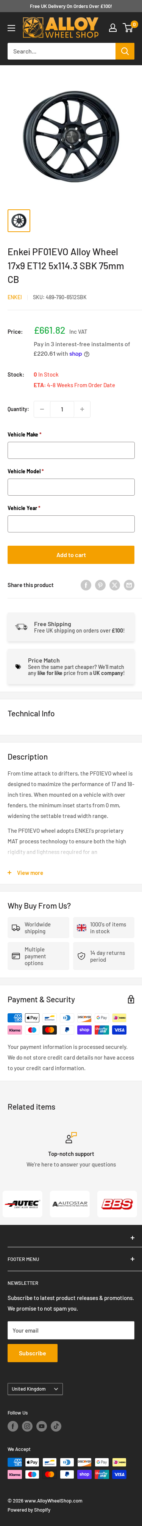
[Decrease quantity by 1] (42, 409)
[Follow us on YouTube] (41, 1426)
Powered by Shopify (29, 1510)
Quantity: (18, 409)
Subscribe (32, 1352)
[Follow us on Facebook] (13, 1426)
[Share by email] (129, 584)
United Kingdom (29, 1389)
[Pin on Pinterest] (100, 584)
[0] (128, 27)
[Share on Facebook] (86, 584)
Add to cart (71, 554)
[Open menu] (11, 28)
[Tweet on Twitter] (114, 584)
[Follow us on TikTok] (56, 1426)
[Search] (124, 51)
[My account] (113, 28)
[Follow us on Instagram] (27, 1426)
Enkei (15, 297)
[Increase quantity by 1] (82, 409)
